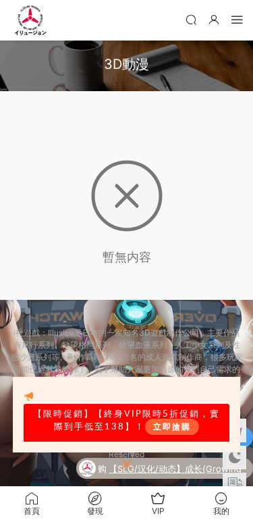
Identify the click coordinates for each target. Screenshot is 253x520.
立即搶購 (172, 427)
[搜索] (191, 19)
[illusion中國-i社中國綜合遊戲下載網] (30, 20)
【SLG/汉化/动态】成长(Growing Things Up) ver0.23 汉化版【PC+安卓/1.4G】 (175, 470)
